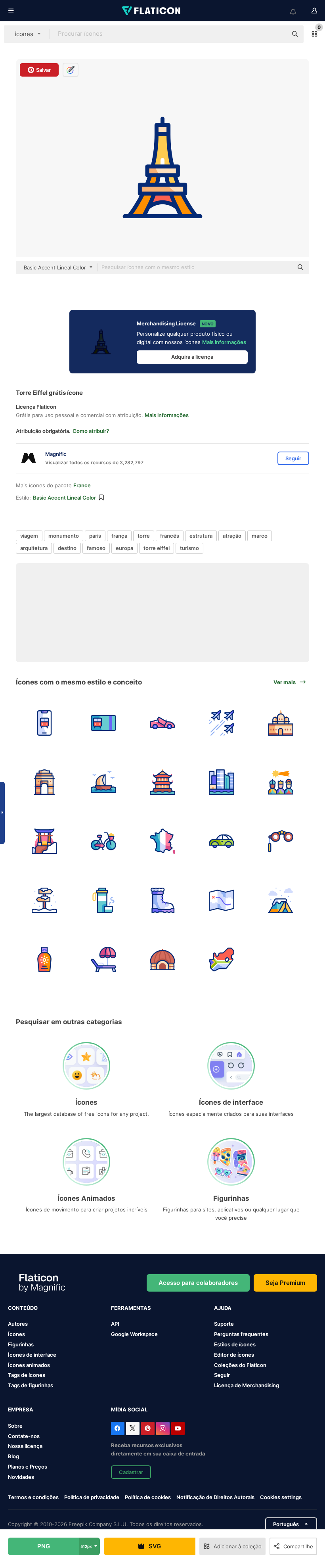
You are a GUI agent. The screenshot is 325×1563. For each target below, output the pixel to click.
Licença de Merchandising (246, 1385)
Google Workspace (134, 1334)
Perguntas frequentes (241, 1334)
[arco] (44, 782)
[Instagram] (163, 1428)
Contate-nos (24, 1436)
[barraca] (280, 900)
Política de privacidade (91, 1497)
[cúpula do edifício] (280, 723)
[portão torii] (44, 841)
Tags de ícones (26, 1375)
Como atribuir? (91, 431)
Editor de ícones (234, 1355)
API (115, 1324)
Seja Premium (285, 1282)
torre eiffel (156, 548)
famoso (96, 548)
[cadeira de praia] (103, 959)
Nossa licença (25, 1446)
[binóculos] (280, 841)
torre (144, 536)
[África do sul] (221, 959)
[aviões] (221, 723)
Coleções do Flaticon (240, 1365)
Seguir (222, 1375)
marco (260, 536)
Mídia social (129, 1409)
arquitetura (34, 548)
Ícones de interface (32, 1355)
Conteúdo (23, 1308)
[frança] (162, 841)
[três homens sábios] (280, 782)
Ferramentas (131, 1308)
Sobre (15, 1426)
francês (169, 536)
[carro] (162, 723)
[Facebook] (117, 1428)
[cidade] (221, 782)
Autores (18, 1324)
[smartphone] (44, 723)
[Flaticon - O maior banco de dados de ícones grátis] (152, 10)
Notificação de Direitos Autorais (215, 1497)
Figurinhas (21, 1344)
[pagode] (162, 782)
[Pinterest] (148, 1428)
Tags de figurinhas (30, 1385)
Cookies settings (281, 1497)
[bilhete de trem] (103, 723)
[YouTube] (178, 1428)
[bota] (162, 900)
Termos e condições (33, 1497)
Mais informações (224, 342)
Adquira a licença (192, 357)
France (82, 485)
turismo (189, 548)
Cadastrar (131, 1472)
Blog (13, 1456)
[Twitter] (133, 1428)
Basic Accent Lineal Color (64, 497)
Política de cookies (148, 1497)
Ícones (16, 1334)
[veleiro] (103, 782)
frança (119, 536)
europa (124, 548)
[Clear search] (277, 34)
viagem (29, 536)
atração (232, 536)
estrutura (200, 536)
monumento (63, 536)
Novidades (21, 1477)
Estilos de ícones (235, 1344)
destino (67, 548)
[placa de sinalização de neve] (44, 900)
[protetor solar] (44, 959)
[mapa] (221, 900)
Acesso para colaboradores (198, 1282)
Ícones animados (29, 1365)
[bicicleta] (103, 841)
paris (95, 536)
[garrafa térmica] (103, 900)
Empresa (20, 1409)
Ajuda (222, 1308)
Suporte (224, 1324)
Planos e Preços (27, 1466)
